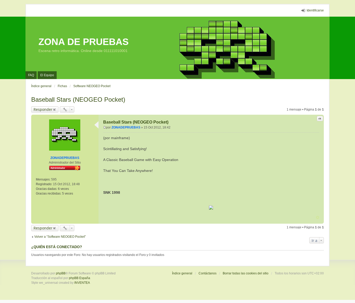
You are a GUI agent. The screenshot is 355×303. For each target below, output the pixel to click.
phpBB (60, 273)
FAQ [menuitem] (31, 75)
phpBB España (79, 278)
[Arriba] (317, 217)
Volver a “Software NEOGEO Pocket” (60, 236)
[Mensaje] (104, 127)
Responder (43, 109)
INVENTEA (82, 283)
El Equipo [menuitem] (47, 75)
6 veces (63, 189)
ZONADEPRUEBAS (64, 158)
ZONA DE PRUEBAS (83, 41)
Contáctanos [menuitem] (207, 273)
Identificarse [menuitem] (315, 10)
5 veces (67, 193)
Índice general (182, 273)
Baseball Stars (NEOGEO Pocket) (78, 99)
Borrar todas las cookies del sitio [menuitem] (245, 273)
